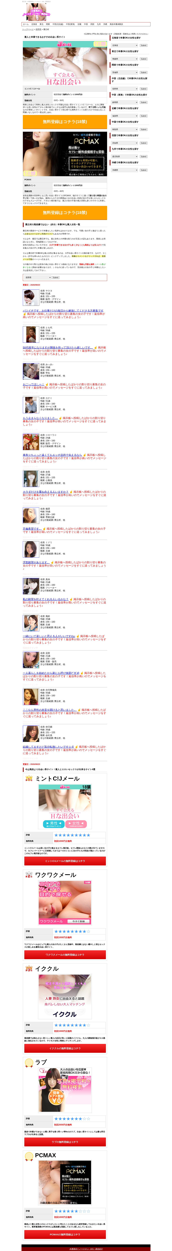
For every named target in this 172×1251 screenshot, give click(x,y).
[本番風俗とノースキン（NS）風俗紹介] (36, 12)
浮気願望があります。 (36, 562)
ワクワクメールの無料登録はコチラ (65, 954)
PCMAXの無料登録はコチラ (65, 1234)
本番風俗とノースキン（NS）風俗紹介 (86, 1249)
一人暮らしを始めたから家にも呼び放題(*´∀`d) (51, 673)
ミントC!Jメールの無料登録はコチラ (65, 861)
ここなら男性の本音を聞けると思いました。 (50, 709)
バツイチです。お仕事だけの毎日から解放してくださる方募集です (63, 310)
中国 (86, 24)
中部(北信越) (58, 24)
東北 (41, 24)
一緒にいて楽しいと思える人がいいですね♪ (49, 636)
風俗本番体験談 (116, 24)
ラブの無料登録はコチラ (65, 1142)
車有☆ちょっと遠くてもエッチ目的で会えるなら (52, 454)
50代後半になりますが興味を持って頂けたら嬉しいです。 (58, 347)
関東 (48, 24)
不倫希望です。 (32, 528)
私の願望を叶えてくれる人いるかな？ (46, 599)
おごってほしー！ (33, 384)
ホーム (26, 24)
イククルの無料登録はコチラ (65, 1048)
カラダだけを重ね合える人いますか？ (46, 491)
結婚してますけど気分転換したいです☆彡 (48, 746)
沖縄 (105, 24)
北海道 (34, 24)
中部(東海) (70, 24)
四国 (92, 24)
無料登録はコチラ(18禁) (65, 121)
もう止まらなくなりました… (40, 418)
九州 (99, 24)
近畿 (79, 24)
